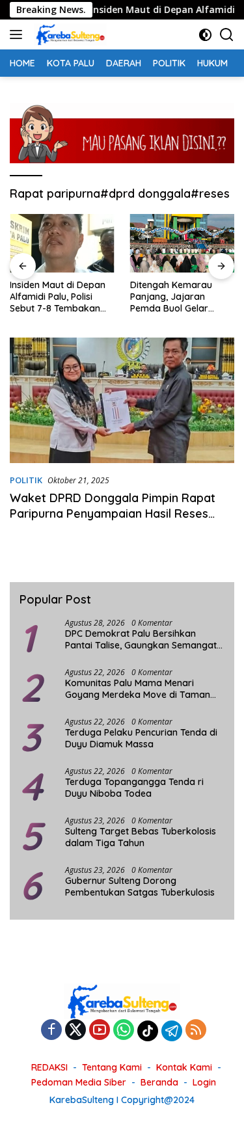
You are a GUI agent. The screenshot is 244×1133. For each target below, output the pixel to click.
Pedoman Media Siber (78, 1082)
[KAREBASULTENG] (69, 34)
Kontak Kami (184, 1067)
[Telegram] (171, 1030)
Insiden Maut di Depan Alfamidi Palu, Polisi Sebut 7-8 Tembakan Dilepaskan (57, 297)
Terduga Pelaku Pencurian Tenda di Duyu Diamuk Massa (141, 738)
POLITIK (26, 480)
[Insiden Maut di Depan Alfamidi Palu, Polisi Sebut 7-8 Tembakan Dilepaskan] (62, 243)
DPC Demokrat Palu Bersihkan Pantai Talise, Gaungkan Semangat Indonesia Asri (141, 639)
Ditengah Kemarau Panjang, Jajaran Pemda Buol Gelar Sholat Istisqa (171, 297)
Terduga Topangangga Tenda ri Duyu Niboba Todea (134, 787)
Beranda (159, 1082)
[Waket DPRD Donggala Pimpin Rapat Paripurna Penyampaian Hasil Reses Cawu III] (122, 400)
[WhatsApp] (123, 1030)
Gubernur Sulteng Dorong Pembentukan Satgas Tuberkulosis (140, 886)
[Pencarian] (226, 35)
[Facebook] (51, 1030)
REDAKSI (49, 1067)
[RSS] (195, 1030)
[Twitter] (75, 1030)
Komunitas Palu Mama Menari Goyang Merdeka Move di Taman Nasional (137, 688)
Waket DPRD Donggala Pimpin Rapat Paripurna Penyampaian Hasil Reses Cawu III (112, 513)
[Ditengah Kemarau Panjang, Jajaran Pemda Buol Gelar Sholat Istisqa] (182, 243)
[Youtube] (99, 1030)
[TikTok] (147, 1030)
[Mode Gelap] (205, 35)
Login (204, 1082)
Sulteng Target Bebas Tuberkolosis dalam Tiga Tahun (140, 837)
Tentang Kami (112, 1067)
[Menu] (18, 34)
